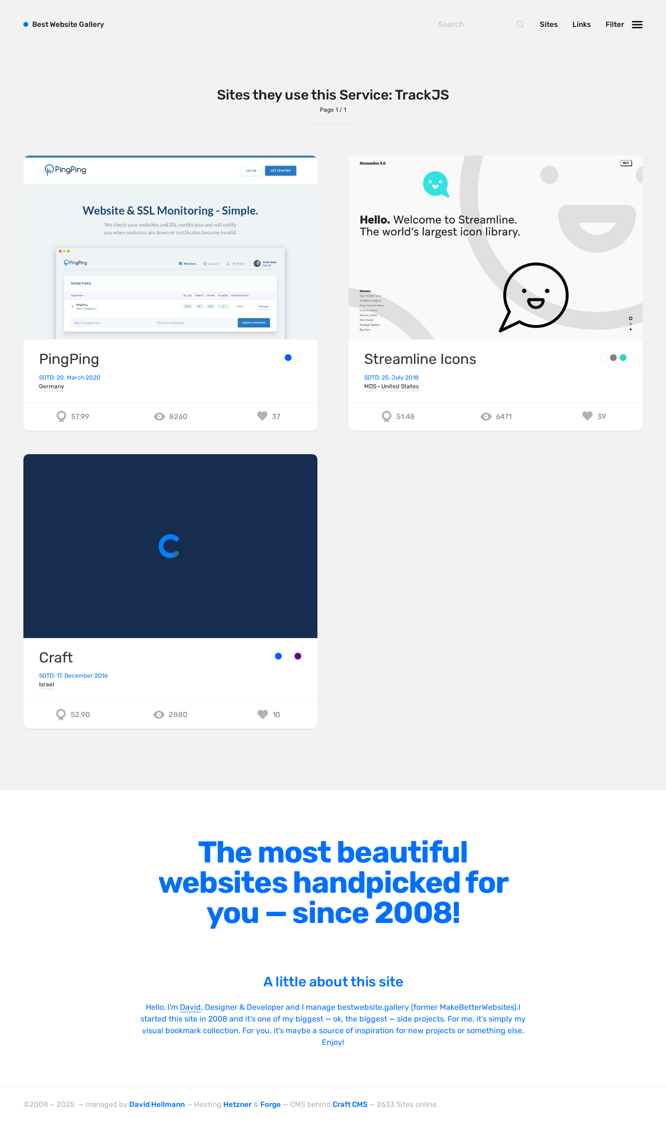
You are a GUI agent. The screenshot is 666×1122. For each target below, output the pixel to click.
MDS (370, 386)
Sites (549, 24)
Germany (51, 386)
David (190, 1007)
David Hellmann (157, 1104)
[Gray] (613, 357)
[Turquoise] (623, 357)
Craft (56, 657)
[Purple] (298, 656)
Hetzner (237, 1104)
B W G (68, 24)
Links (581, 24)
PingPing (69, 358)
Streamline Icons (420, 358)
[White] (298, 357)
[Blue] (288, 357)
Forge (270, 1104)
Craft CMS (350, 1104)
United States (400, 386)
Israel (46, 684)
